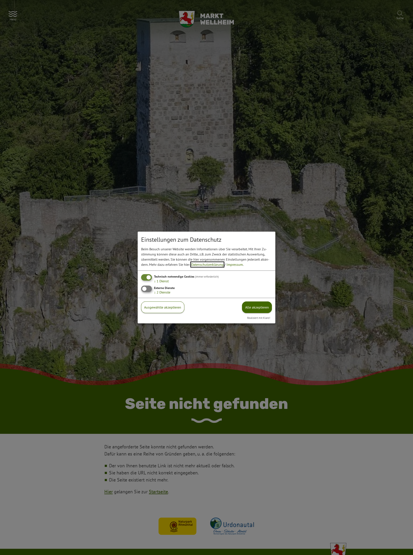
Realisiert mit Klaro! (258, 318)
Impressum (235, 264)
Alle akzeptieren (257, 307)
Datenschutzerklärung (207, 264)
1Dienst (161, 281)
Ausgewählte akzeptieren (162, 307)
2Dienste (162, 292)
